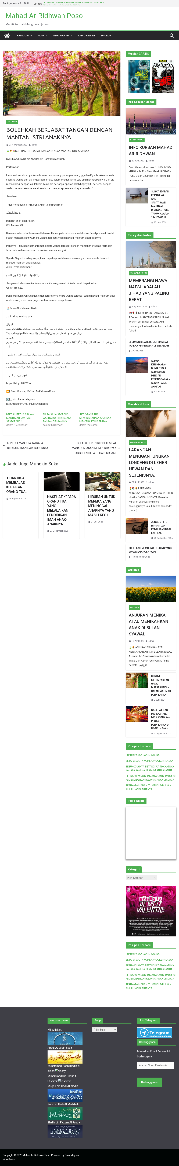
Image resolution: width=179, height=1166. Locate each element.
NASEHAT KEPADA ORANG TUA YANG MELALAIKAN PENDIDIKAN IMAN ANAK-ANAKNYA (61, 510)
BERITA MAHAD (136, 140)
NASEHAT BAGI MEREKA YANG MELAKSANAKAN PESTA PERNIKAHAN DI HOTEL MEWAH (160, 719)
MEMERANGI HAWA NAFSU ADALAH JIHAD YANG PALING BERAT (149, 290)
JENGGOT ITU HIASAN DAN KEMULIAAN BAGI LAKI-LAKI (161, 527)
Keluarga (12, 122)
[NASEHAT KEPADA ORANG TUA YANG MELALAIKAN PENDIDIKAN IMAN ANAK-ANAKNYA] (61, 474)
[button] (30, 35)
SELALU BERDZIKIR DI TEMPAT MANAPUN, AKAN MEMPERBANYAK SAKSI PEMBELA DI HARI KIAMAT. (94, 448)
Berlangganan (149, 1082)
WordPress (9, 1159)
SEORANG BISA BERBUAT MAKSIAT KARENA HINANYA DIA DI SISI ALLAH (148, 344)
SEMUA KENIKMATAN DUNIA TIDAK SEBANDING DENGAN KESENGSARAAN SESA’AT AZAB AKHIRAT (160, 373)
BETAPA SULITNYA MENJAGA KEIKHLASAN (149, 760)
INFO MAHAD (61, 35)
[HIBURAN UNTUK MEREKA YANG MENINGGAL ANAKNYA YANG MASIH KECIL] (102, 474)
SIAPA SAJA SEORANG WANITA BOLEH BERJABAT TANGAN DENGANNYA (58, 418)
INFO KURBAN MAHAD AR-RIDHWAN (150, 150)
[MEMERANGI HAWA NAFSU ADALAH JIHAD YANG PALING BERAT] (151, 254)
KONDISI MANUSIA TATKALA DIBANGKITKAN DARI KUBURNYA (27, 445)
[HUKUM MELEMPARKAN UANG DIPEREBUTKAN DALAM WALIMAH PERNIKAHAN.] (137, 688)
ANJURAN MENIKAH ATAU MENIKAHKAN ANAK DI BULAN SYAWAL (149, 624)
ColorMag (70, 1155)
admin (34, 145)
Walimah (134, 607)
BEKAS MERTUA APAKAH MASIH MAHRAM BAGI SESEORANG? (20, 418)
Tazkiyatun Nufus (138, 273)
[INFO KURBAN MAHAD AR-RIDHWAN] (151, 121)
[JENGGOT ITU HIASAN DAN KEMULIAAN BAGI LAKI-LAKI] (137, 530)
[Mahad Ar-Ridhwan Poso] (7, 35)
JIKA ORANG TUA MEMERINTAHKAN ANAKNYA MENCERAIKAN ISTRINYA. (95, 418)
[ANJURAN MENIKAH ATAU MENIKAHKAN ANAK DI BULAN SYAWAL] (151, 589)
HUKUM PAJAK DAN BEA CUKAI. (143, 755)
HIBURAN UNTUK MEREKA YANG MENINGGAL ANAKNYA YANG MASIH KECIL (101, 506)
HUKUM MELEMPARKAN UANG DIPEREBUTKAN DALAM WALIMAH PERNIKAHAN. (161, 685)
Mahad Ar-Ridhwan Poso (44, 16)
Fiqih (41, 35)
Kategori (23, 35)
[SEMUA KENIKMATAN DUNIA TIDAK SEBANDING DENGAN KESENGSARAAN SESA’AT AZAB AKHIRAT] (137, 376)
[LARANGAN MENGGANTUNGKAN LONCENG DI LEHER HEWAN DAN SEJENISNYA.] (151, 423)
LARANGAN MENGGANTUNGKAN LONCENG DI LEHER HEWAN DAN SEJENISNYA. (149, 463)
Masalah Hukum (138, 442)
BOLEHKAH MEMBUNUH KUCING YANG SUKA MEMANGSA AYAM (150, 550)
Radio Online (86, 35)
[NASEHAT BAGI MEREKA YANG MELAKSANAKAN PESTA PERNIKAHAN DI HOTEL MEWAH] (137, 722)
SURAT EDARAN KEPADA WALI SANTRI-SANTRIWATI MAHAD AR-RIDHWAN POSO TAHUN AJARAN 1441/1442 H (160, 204)
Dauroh (106, 35)
